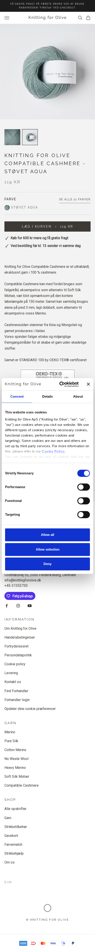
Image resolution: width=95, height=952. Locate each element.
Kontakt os (12, 682)
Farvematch (13, 844)
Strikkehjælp (14, 853)
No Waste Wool (16, 759)
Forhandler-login (17, 700)
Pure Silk (11, 741)
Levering (11, 673)
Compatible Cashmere (21, 785)
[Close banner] (88, 384)
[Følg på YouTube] (29, 605)
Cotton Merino (15, 750)
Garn (7, 818)
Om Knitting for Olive (20, 628)
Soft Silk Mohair (16, 776)
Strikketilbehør (15, 827)
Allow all (47, 535)
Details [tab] (47, 396)
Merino (9, 732)
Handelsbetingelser (19, 637)
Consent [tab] (17, 396)
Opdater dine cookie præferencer (30, 709)
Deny (47, 564)
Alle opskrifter (15, 809)
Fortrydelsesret (16, 646)
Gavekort (11, 836)
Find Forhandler (16, 691)
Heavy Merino (15, 768)
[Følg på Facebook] (6, 605)
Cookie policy (14, 664)
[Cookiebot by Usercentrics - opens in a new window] (60, 384)
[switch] (83, 487)
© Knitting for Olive (47, 919)
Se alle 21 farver (75, 199)
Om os (9, 862)
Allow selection (47, 549)
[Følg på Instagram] (18, 605)
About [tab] (78, 396)
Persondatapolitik (18, 655)
